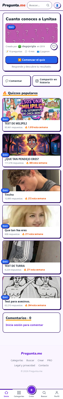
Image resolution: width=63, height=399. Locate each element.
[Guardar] (54, 46)
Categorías (17, 360)
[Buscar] (48, 5)
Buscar (30, 360)
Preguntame (31, 353)
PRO (49, 360)
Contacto (43, 365)
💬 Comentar (13, 80)
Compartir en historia (48, 81)
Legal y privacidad (24, 365)
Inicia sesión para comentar (24, 325)
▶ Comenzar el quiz (31, 60)
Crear (41, 360)
